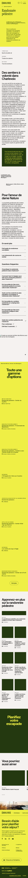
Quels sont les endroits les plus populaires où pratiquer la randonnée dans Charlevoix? (11, 294)
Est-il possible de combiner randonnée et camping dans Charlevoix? (10, 302)
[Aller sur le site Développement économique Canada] (9, 868)
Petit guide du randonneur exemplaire (10, 249)
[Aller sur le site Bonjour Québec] (7, 870)
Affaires (4, 847)
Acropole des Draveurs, (9, 107)
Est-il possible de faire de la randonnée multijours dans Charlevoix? (10, 311)
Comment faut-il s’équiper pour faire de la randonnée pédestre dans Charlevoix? (12, 277)
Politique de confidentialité (19, 851)
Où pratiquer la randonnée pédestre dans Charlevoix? (10, 270)
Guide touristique (6, 850)
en (18, 2)
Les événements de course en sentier (11, 256)
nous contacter (9, 836)
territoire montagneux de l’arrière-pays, (11, 100)
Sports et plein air (8, 6)
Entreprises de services (5, 845)
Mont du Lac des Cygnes (9, 106)
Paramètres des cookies (15, 875)
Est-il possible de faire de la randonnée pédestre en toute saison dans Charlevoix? (11, 286)
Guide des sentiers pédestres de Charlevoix (12, 320)
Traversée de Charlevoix (16, 104)
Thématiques (17, 812)
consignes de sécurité (10, 231)
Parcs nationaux (7, 324)
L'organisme (19, 844)
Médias (17, 847)
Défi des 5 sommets (8, 326)
